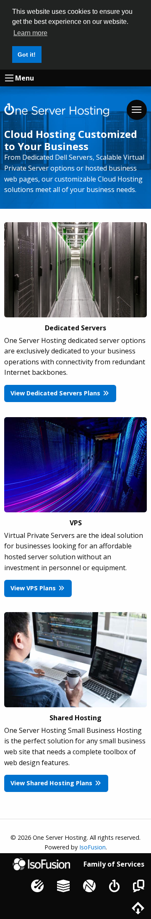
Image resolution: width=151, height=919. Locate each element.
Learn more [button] (30, 32)
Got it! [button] (27, 54)
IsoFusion (92, 847)
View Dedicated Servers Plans (56, 393)
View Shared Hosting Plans (52, 783)
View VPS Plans (33, 588)
